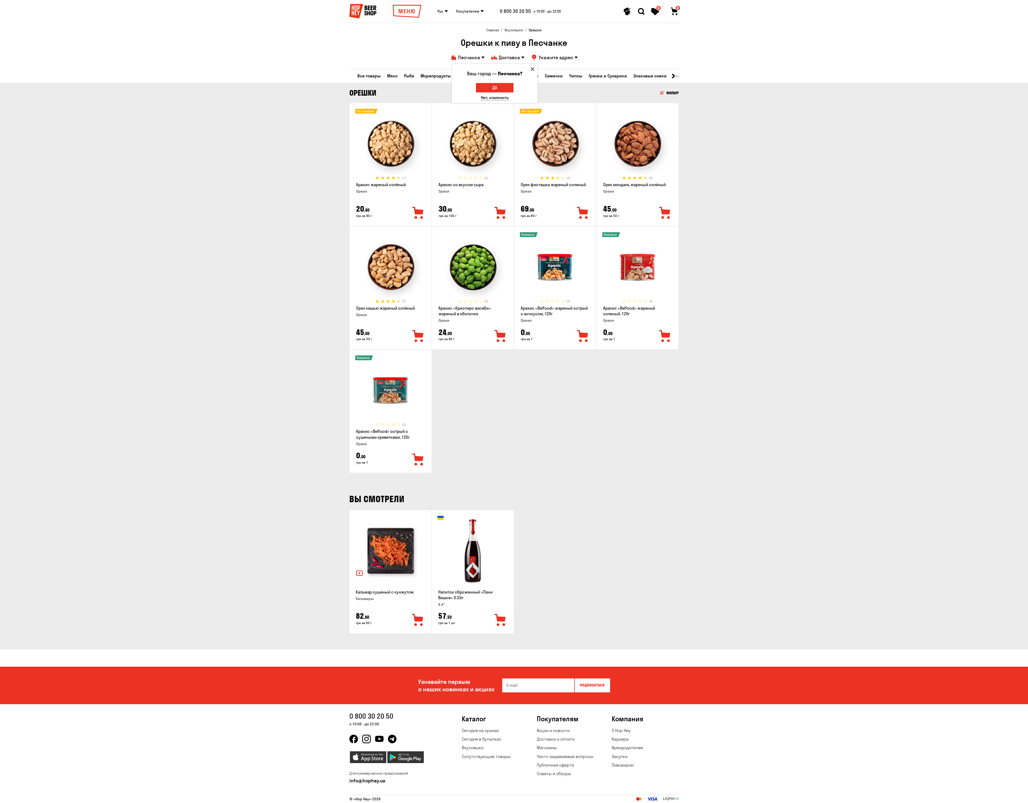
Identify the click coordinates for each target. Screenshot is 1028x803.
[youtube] (379, 739)
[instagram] (366, 739)
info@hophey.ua (367, 781)
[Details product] (390, 144)
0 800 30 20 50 (515, 11)
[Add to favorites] (418, 213)
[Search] (641, 11)
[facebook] (353, 739)
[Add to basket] (418, 620)
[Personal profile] (627, 11)
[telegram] (392, 739)
